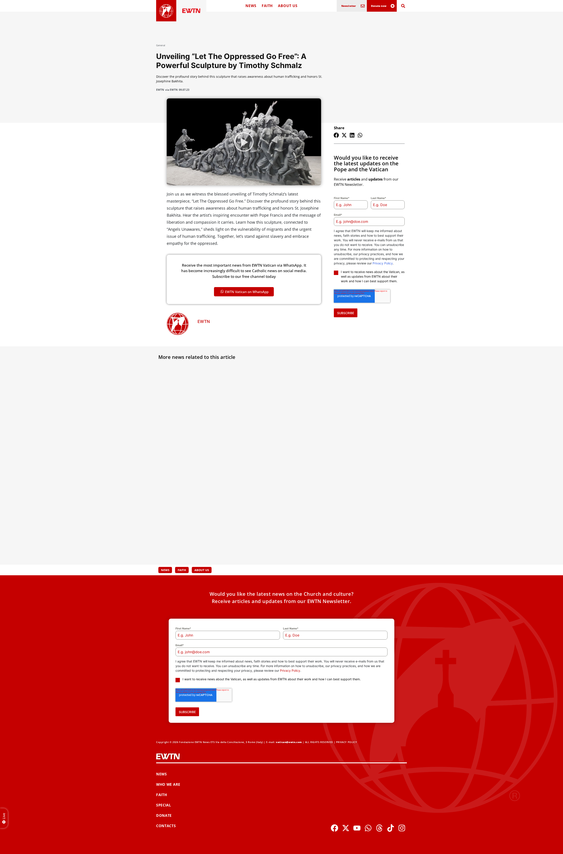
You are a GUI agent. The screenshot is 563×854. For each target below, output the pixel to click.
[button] (336, 135)
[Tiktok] (391, 828)
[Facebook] (334, 828)
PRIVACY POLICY (346, 742)
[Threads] (379, 828)
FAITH (267, 5)
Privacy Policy (383, 263)
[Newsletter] (363, 6)
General (160, 45)
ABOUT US (287, 5)
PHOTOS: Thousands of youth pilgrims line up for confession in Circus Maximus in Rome (362, 525)
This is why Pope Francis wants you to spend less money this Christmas (279, 426)
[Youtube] (357, 828)
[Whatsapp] (368, 828)
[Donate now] (393, 6)
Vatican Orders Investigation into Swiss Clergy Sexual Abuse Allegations (192, 525)
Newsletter (348, 5)
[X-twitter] (346, 828)
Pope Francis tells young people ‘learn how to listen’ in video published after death (361, 429)
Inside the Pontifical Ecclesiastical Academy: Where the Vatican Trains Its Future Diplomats (279, 525)
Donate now (378, 5)
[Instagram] (402, 828)
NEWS (250, 5)
